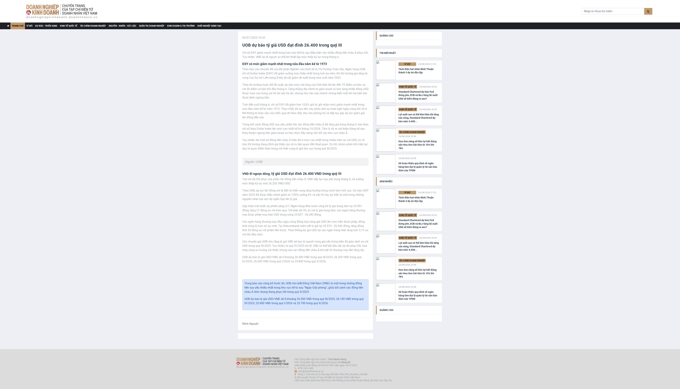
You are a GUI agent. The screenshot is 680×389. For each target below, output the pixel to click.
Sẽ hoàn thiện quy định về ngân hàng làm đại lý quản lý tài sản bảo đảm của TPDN (417, 167)
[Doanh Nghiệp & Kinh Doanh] (153, 11)
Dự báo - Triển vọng (46, 26)
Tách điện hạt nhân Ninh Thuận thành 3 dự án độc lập (416, 71)
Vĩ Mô (29, 26)
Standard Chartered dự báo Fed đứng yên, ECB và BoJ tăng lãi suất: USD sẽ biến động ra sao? (418, 95)
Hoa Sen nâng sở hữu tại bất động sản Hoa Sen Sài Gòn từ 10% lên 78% (417, 145)
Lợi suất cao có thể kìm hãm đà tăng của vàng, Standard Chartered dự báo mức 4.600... (418, 118)
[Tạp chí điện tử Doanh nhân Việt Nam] (8, 25)
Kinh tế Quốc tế (68, 26)
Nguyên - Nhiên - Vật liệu (122, 26)
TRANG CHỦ (18, 26)
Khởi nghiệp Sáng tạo (209, 26)
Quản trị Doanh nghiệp (151, 26)
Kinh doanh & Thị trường (181, 26)
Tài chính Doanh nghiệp (93, 26)
